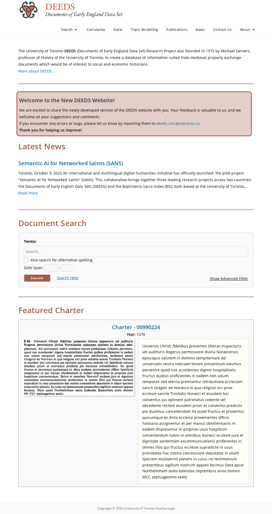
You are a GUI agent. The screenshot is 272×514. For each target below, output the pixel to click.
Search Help (67, 277)
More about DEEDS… (36, 71)
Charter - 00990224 (136, 327)
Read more (28, 193)
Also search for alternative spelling (61, 259)
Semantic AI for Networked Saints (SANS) (70, 163)
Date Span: (33, 267)
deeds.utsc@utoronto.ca (177, 123)
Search (37, 278)
